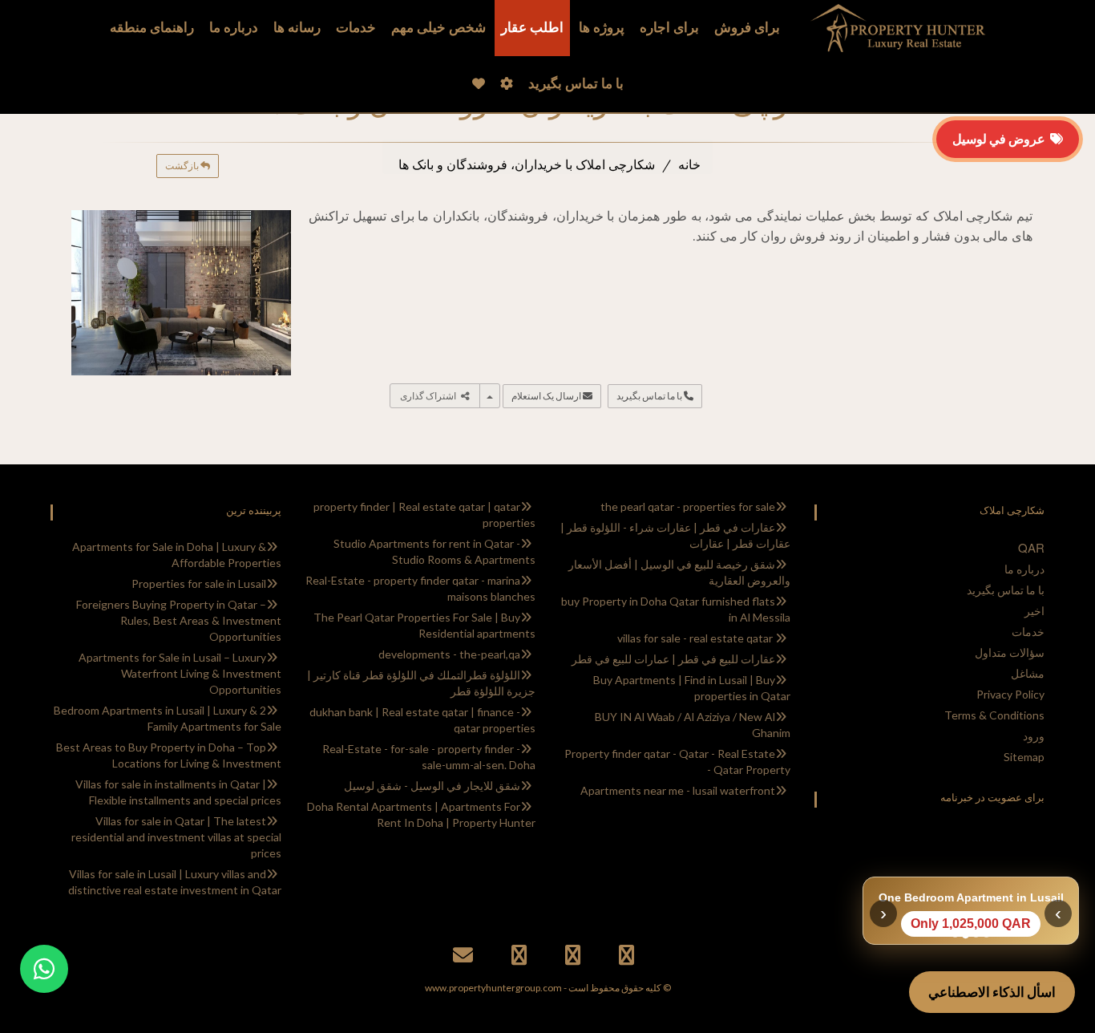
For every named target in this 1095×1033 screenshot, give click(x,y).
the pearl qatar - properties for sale (687, 506)
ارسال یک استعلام (547, 396)
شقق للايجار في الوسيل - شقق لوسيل (432, 785)
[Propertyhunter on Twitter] (574, 958)
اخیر (1034, 611)
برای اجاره (669, 27)
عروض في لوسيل (1001, 138)
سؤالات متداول (1009, 652)
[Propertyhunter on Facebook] (628, 958)
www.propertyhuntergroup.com (493, 988)
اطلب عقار (532, 27)
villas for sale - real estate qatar (696, 638)
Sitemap (1024, 757)
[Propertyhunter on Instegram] (521, 958)
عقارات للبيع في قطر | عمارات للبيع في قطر (673, 659)
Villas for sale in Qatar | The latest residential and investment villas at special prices (176, 837)
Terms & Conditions (994, 715)
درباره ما (1024, 569)
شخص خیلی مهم (438, 27)
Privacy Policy (1010, 694)
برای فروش (747, 27)
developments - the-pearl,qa (449, 654)
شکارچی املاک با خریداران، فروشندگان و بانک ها (526, 164)
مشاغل (1027, 673)
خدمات (356, 27)
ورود (1033, 736)
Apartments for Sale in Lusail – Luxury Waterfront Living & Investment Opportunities (180, 673)
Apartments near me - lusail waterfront (677, 790)
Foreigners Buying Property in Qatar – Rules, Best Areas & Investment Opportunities (178, 620)
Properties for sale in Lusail (198, 583)
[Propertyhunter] (465, 958)
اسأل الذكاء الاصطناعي (992, 991)
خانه (689, 164)
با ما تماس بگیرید (650, 396)
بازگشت (182, 166)
